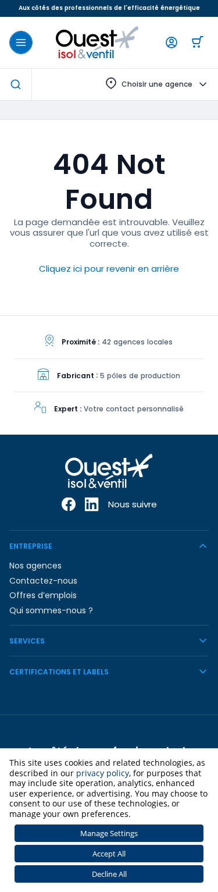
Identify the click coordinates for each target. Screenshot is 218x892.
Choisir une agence (156, 84)
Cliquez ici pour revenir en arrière (109, 268)
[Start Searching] (15, 84)
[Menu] (21, 42)
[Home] (97, 42)
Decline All (109, 874)
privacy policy (102, 773)
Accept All (109, 853)
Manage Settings (109, 833)
